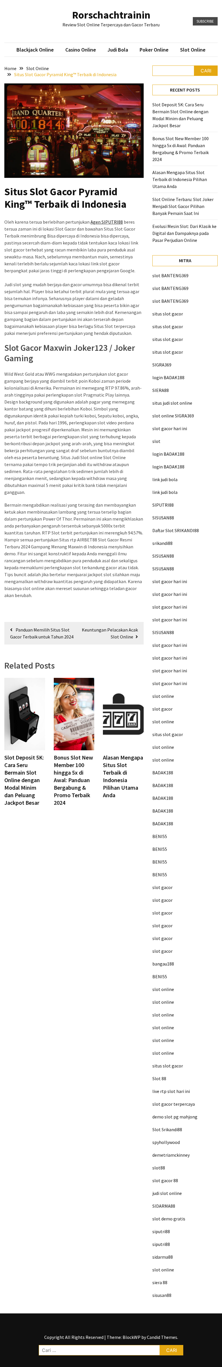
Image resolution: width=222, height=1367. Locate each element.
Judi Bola (118, 49)
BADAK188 (162, 772)
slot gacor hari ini (169, 428)
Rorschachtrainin (111, 14)
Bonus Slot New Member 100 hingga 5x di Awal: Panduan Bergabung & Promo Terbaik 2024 (73, 780)
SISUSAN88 (163, 518)
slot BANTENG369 (170, 275)
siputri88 (161, 1231)
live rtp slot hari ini (171, 1091)
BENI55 (159, 836)
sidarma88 (162, 1257)
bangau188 (163, 964)
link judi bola (164, 479)
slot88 (158, 1168)
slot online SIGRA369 (173, 416)
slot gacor (162, 709)
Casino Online (80, 49)
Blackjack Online (35, 49)
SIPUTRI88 (163, 505)
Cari (206, 71)
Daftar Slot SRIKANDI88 (175, 530)
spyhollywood (166, 1142)
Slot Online (193, 49)
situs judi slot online (172, 403)
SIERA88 (160, 390)
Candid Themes (162, 1337)
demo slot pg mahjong (174, 1117)
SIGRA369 (161, 365)
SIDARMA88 (163, 1206)
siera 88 (159, 1282)
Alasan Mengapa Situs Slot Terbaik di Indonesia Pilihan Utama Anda (123, 776)
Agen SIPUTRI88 (106, 222)
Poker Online (154, 49)
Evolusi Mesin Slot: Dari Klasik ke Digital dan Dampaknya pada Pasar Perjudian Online (184, 233)
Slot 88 (159, 1078)
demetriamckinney (171, 1155)
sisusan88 (161, 1295)
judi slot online (167, 1193)
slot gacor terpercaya (173, 1104)
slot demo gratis (168, 1219)
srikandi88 (162, 543)
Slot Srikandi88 (167, 1129)
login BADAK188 (168, 377)
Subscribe (205, 21)
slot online (163, 696)
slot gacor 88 (165, 1180)
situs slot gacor (167, 314)
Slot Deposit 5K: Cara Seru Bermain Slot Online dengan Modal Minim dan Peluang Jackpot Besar (24, 780)
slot (156, 441)
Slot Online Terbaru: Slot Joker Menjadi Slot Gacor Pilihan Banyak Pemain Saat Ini (183, 206)
